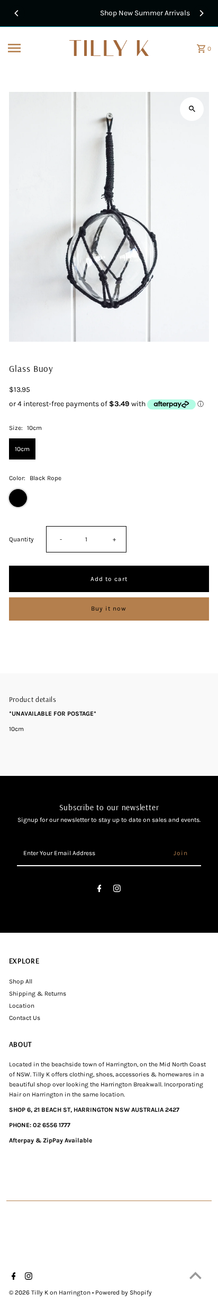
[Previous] (17, 13)
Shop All (20, 981)
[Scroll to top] (195, 1275)
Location (21, 1005)
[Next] (201, 13)
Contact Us (24, 1017)
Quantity (21, 539)
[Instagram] (117, 890)
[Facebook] (99, 890)
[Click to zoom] (192, 109)
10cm (22, 449)
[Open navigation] (35, 48)
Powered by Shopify (123, 1292)
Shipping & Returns (37, 993)
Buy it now (108, 608)
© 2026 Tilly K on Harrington (50, 1292)
